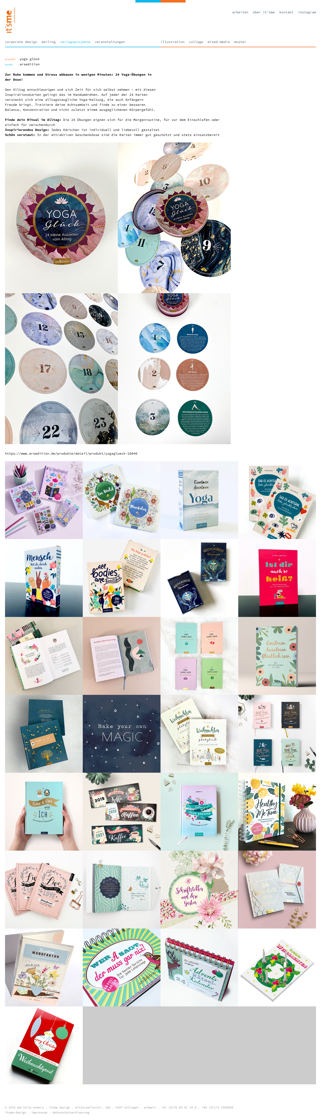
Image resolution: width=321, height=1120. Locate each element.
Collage (196, 42)
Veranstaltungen (110, 42)
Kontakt (286, 12)
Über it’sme (264, 12)
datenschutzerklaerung (70, 1112)
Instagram (307, 12)
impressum (39, 1112)
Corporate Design (21, 42)
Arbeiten (240, 12)
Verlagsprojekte (75, 42)
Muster (240, 42)
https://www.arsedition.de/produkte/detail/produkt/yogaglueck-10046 (71, 453)
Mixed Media (219, 42)
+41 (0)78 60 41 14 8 (178, 1107)
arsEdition (30, 64)
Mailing (49, 42)
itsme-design (15, 1112)
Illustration (172, 42)
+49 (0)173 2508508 (217, 1107)
